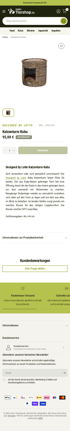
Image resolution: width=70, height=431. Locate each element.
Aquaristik (43, 30)
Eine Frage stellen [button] (35, 268)
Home (5, 37)
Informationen (10, 325)
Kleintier (31, 30)
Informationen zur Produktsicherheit (22, 237)
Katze (20, 30)
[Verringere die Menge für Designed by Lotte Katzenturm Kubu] (5, 150)
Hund (12, 30)
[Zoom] (61, 46)
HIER (40, 418)
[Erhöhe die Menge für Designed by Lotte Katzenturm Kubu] (14, 150)
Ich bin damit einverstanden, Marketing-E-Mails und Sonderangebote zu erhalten (32, 381)
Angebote (55, 30)
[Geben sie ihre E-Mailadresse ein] (64, 373)
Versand (11, 415)
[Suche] (64, 21)
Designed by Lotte (17, 125)
